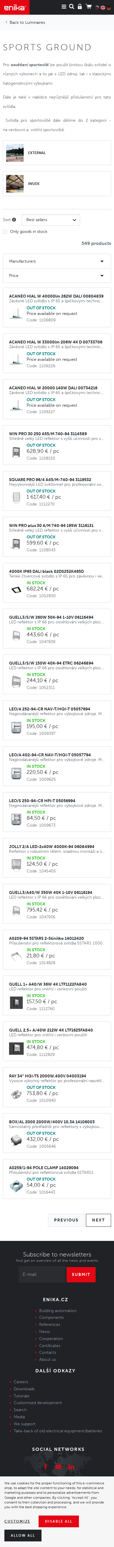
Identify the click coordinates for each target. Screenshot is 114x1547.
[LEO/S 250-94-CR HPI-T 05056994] (18, 819)
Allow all (23, 1535)
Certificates (49, 1345)
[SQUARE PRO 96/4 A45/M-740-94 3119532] (18, 498)
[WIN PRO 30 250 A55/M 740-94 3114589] (18, 452)
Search (20, 1409)
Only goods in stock (28, 231)
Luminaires (35, 22)
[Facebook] (46, 1467)
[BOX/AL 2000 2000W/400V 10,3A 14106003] (18, 1140)
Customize (17, 1521)
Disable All (58, 1521)
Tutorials (21, 1396)
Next (98, 1220)
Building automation (58, 1310)
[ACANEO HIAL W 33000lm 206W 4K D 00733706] (18, 361)
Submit (81, 1274)
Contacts (47, 1352)
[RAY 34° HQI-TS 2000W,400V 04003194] (18, 1095)
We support (24, 1423)
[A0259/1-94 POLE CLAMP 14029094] (18, 1186)
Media (19, 1416)
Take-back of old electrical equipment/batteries (58, 1430)
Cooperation (51, 1338)
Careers (21, 1381)
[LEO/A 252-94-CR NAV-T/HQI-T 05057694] (18, 728)
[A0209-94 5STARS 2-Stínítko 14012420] (18, 957)
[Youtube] (58, 1467)
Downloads (24, 1388)
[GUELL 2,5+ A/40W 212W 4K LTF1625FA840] (18, 1049)
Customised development (38, 1402)
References (49, 1324)
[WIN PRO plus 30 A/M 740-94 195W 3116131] (18, 544)
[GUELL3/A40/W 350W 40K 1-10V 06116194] (18, 911)
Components (51, 1317)
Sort (7, 219)
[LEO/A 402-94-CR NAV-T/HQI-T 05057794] (18, 773)
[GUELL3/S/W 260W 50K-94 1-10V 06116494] (18, 636)
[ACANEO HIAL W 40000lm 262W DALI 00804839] (18, 315)
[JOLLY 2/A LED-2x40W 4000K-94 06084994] (18, 865)
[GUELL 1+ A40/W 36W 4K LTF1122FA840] (18, 1003)
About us (47, 1359)
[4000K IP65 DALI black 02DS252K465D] (18, 590)
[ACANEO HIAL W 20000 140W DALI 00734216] (18, 406)
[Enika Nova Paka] (15, 7)
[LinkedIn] (71, 1467)
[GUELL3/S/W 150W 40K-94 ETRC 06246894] (18, 682)
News (44, 1331)
